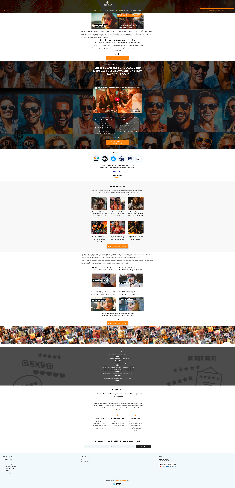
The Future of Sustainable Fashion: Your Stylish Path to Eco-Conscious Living (99, 213)
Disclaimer (7, 470)
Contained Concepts (121, 480)
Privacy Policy (8, 462)
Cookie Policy (8, 473)
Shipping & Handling (9, 459)
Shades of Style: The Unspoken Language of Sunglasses (117, 213)
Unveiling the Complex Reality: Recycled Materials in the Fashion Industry (117, 237)
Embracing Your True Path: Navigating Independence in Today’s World (135, 237)
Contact (6, 461)
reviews (120, 382)
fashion (132, 421)
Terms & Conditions (9, 464)
